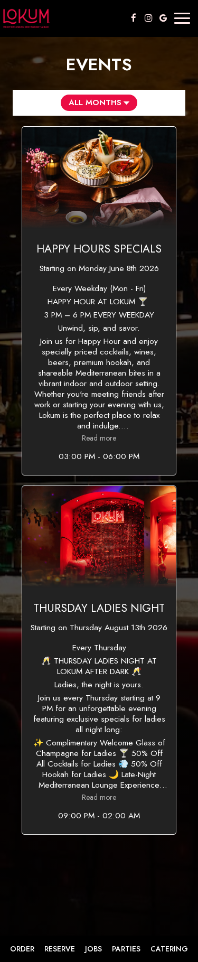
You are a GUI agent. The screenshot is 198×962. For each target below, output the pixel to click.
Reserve (59, 949)
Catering (169, 949)
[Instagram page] (148, 18)
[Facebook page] (133, 18)
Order (22, 949)
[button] (99, 300)
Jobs (93, 949)
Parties (126, 949)
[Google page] (163, 18)
